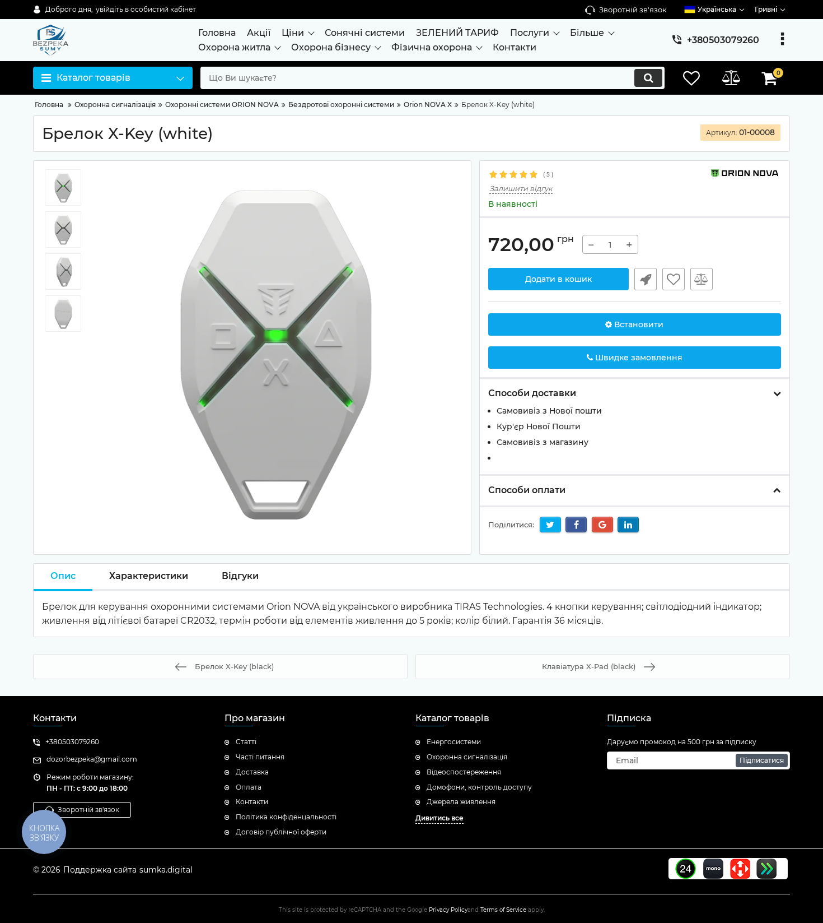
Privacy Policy (448, 909)
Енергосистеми (454, 742)
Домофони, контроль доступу (479, 787)
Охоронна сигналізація (467, 757)
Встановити (637, 324)
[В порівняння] (701, 279)
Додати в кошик (558, 279)
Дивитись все (439, 818)
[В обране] (673, 279)
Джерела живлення (461, 801)
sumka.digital (166, 870)
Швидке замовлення (645, 279)
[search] (648, 78)
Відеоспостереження (464, 772)
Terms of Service (503, 909)
